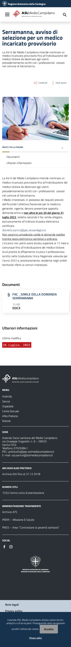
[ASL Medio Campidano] (4, 4)
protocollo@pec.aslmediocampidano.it (31, 451)
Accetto (49, 629)
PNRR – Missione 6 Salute (18, 519)
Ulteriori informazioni (19, 163)
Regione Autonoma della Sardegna (27, 4)
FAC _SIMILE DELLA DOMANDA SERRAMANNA (34, 296)
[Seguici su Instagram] (11, 546)
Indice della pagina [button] (12, 147)
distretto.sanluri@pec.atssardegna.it (24, 230)
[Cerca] (65, 15)
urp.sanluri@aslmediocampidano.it (32, 455)
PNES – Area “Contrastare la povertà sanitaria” (30, 527)
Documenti (13, 157)
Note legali (12, 604)
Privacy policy (13, 611)
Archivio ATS (9, 512)
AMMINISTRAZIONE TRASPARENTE (21, 506)
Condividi (42, 83)
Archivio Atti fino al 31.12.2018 (21, 474)
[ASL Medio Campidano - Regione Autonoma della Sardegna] (20, 378)
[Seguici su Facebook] (4, 546)
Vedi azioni (61, 83)
